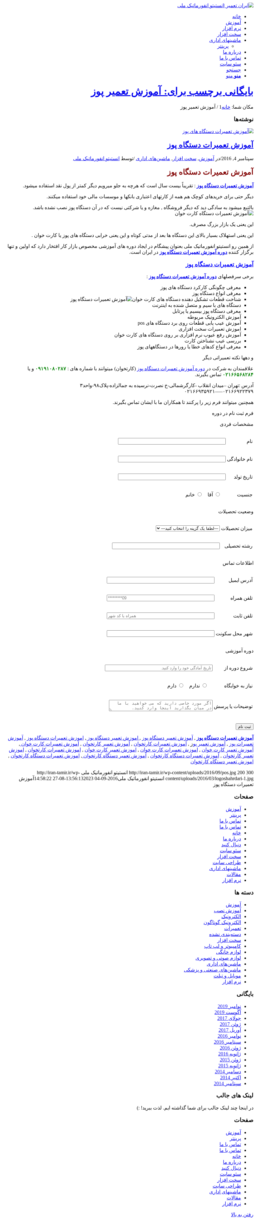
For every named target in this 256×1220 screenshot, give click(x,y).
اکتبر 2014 (230, 1077)
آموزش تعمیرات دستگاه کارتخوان (184, 755)
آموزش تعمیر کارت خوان (228, 749)
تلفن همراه (241, 598)
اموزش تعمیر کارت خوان (110, 749)
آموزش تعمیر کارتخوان (106, 743)
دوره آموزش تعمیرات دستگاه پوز (193, 252)
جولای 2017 (229, 1018)
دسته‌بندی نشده (225, 934)
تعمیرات (232, 928)
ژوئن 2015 (230, 1059)
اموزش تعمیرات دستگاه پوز (55, 737)
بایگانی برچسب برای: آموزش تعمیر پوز (172, 91)
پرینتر (223, 46)
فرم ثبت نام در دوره (233, 413)
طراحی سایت (227, 862)
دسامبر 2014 (228, 1071)
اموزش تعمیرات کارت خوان (169, 749)
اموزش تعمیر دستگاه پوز (113, 737)
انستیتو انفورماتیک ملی (96, 158)
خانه (236, 832)
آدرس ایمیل (241, 580)
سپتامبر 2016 (227, 1042)
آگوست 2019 (227, 1012)
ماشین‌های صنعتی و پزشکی (212, 969)
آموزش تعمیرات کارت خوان (49, 743)
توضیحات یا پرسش (233, 706)
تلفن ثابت (243, 615)
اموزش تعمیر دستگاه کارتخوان (222, 761)
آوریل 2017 (230, 1030)
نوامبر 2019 (229, 1006)
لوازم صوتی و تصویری (218, 958)
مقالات (234, 874)
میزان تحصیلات (237, 528)
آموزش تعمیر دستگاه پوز (167, 737)
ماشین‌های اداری (153, 158)
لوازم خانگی (228, 952)
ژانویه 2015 (229, 1065)
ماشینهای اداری (225, 868)
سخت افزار (184, 158)
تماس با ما (230, 821)
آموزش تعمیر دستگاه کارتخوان (114, 755)
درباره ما (232, 838)
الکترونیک (231, 916)
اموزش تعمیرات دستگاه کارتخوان (45, 755)
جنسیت (245, 494)
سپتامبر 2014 (227, 1083)
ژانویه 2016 (229, 1053)
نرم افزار (231, 880)
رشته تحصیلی (238, 546)
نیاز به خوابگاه (238, 685)
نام (250, 441)
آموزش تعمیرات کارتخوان (160, 743)
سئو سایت (230, 850)
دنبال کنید (231, 844)
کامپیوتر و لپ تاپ (222, 946)
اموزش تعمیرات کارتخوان (54, 749)
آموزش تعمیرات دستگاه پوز (210, 145)
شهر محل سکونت (234, 633)
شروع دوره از (238, 668)
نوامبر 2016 (229, 1036)
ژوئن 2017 (230, 1024)
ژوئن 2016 (230, 1047)
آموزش (206, 158)
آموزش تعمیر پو (209, 743)
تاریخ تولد (243, 477)
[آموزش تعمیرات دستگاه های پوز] (218, 131)
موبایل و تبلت (227, 975)
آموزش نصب (227, 910)
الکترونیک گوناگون (222, 922)
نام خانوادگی (240, 459)
